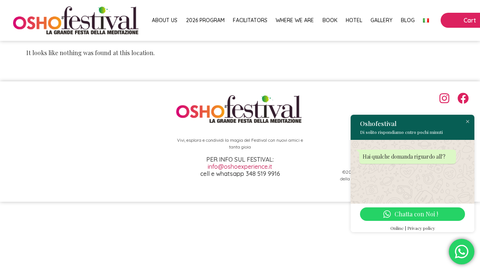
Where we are (295, 20)
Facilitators (250, 20)
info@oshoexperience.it (240, 166)
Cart (470, 20)
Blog (408, 20)
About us (164, 20)
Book (330, 20)
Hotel (354, 20)
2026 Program (205, 20)
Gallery (381, 20)
